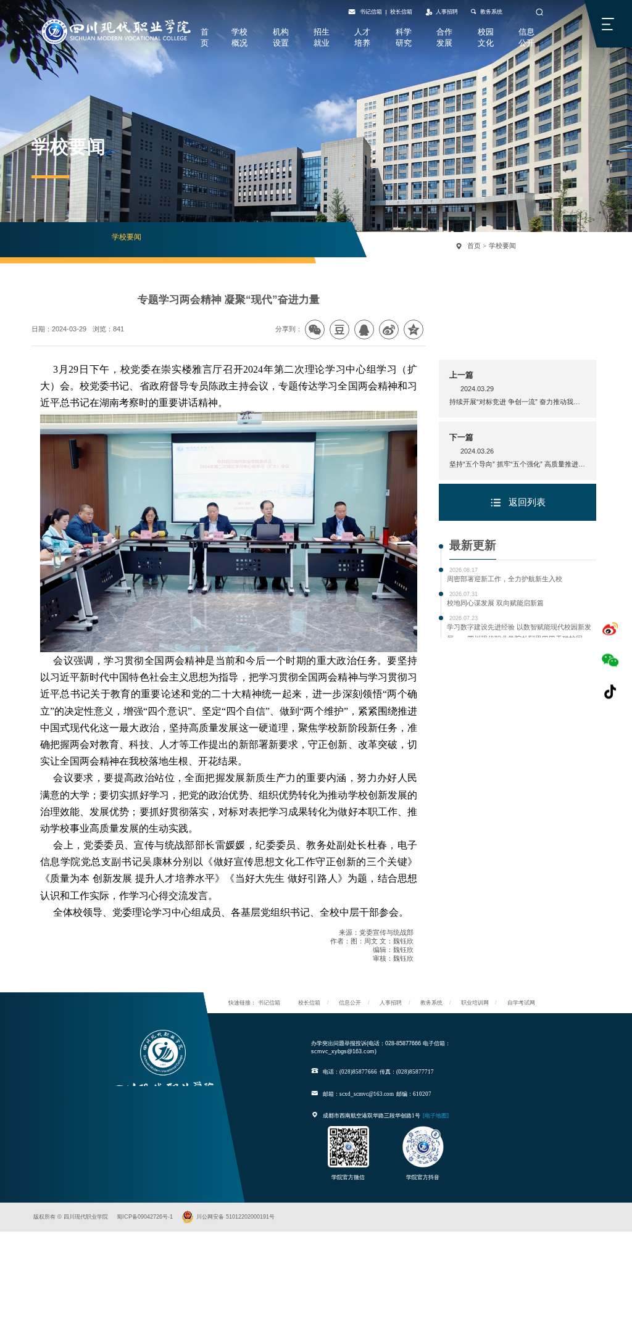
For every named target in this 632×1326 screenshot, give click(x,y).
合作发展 (444, 37)
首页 (205, 37)
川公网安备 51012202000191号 (235, 1216)
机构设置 (281, 37)
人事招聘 (447, 12)
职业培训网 (475, 1002)
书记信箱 (371, 12)
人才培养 (362, 37)
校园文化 (486, 37)
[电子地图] (436, 1116)
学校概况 (239, 37)
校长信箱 (401, 12)
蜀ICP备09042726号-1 (145, 1216)
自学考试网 (521, 1002)
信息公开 (526, 37)
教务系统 (491, 12)
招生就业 (322, 37)
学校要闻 (126, 237)
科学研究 (404, 37)
